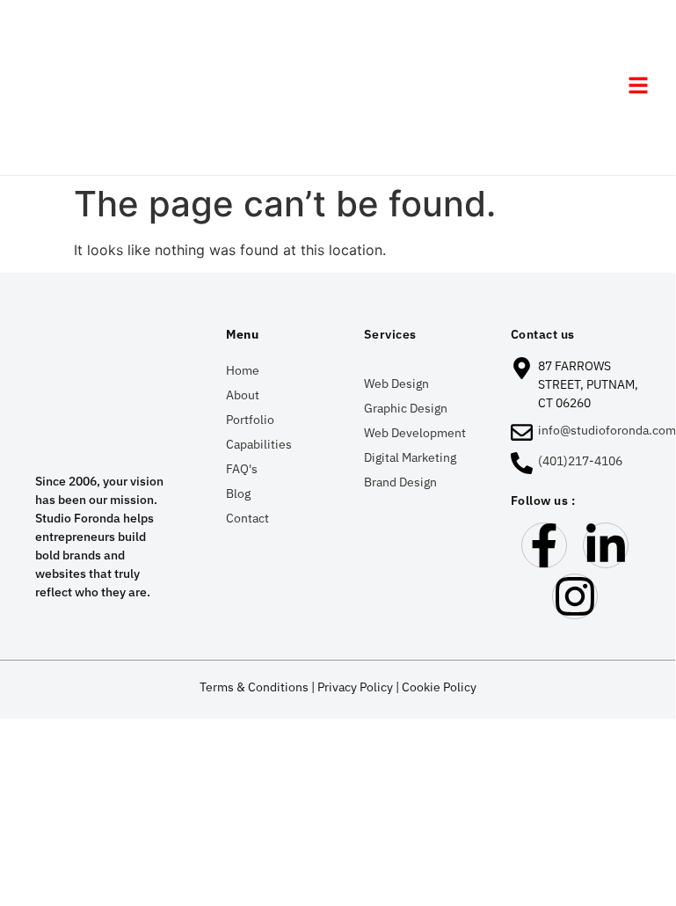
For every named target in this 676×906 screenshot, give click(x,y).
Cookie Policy (439, 687)
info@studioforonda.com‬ (607, 430)
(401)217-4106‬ (580, 461)
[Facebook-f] (544, 545)
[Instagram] (575, 596)
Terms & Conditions (254, 687)
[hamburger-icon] (638, 88)
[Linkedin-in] (606, 545)
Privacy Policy (355, 687)
